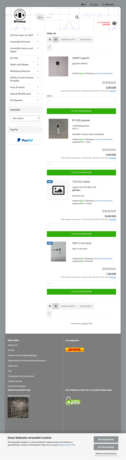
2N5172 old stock (81, 243)
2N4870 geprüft (80, 58)
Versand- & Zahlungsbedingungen (22, 355)
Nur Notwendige (106, 447)
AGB (10, 371)
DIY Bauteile (16, 100)
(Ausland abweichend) (103, 73)
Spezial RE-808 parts (20, 93)
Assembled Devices (20, 41)
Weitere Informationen (106, 453)
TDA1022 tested (81, 181)
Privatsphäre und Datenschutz (21, 376)
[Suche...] (77, 17)
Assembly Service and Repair (21, 50)
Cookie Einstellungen (17, 386)
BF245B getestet (81, 120)
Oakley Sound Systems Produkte (22, 79)
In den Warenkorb (81, 111)
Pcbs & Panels (17, 87)
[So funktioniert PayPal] (25, 140)
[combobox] (68, 40)
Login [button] (95, 5)
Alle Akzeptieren (106, 439)
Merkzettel (109, 5)
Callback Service (15, 381)
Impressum (13, 345)
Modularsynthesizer (20, 71)
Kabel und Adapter (19, 64)
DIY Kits (14, 58)
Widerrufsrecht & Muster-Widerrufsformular (27, 360)
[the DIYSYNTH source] (20, 16)
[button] (83, 4)
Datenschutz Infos (67, 445)
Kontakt (11, 350)
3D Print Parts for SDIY (21, 35)
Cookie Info (13, 366)
